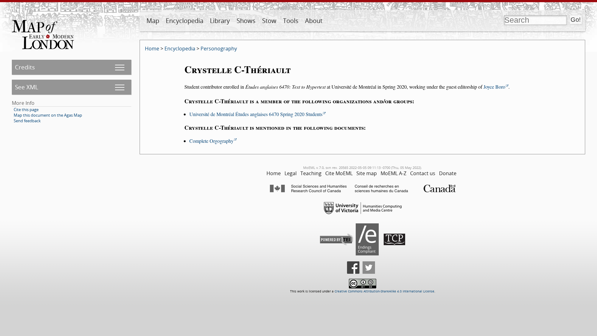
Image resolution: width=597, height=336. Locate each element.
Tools (290, 20)
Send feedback (27, 121)
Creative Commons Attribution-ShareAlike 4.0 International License (384, 291)
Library (220, 20)
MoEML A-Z (393, 173)
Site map (366, 173)
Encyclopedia (184, 20)
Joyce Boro (494, 86)
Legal (291, 173)
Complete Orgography (211, 141)
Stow (269, 20)
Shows (246, 20)
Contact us (422, 173)
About (313, 20)
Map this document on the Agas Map (48, 115)
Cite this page (26, 109)
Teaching (311, 173)
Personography (219, 48)
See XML (26, 87)
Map (152, 20)
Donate (447, 173)
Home (152, 48)
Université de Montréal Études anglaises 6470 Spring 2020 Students (255, 114)
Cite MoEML (339, 173)
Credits (25, 67)
